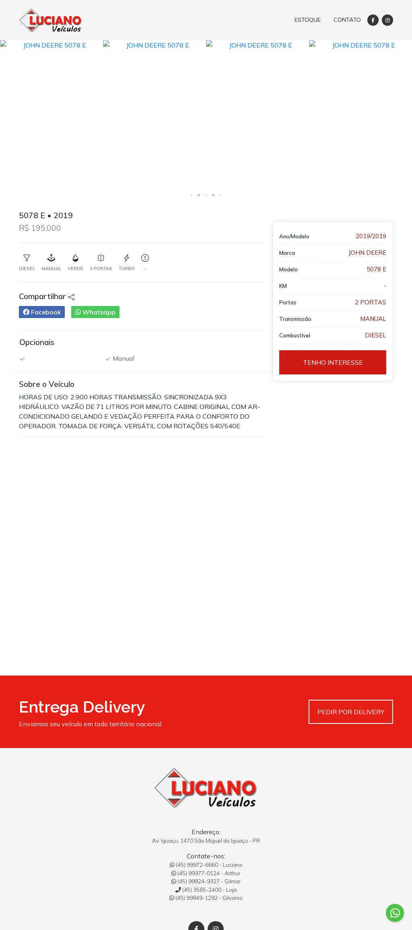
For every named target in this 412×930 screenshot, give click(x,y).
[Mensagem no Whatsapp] (395, 913)
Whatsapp (98, 312)
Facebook (45, 312)
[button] (191, 195)
